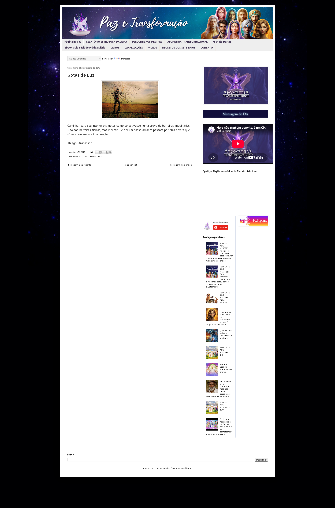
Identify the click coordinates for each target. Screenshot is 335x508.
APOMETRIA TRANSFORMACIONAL (187, 41)
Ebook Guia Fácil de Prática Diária (85, 47)
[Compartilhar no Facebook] (107, 152)
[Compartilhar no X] (103, 152)
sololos (166, 468)
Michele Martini (222, 41)
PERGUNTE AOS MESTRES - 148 (225, 351)
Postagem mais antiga (181, 164)
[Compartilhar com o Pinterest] (110, 152)
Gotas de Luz (84, 156)
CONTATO (207, 47)
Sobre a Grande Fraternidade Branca (226, 368)
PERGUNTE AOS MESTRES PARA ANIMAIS (225, 297)
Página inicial (73, 41)
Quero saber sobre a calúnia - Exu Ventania (226, 334)
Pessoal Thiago (96, 156)
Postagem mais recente (79, 164)
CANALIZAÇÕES (134, 47)
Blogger (188, 468)
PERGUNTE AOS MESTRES (147, 41)
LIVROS (115, 47)
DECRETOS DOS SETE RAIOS (178, 47)
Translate (125, 58)
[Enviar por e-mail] (97, 152)
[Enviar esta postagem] (91, 152)
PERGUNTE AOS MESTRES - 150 (225, 406)
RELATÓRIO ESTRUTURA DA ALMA (106, 41)
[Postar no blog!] (100, 152)
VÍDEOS (152, 47)
